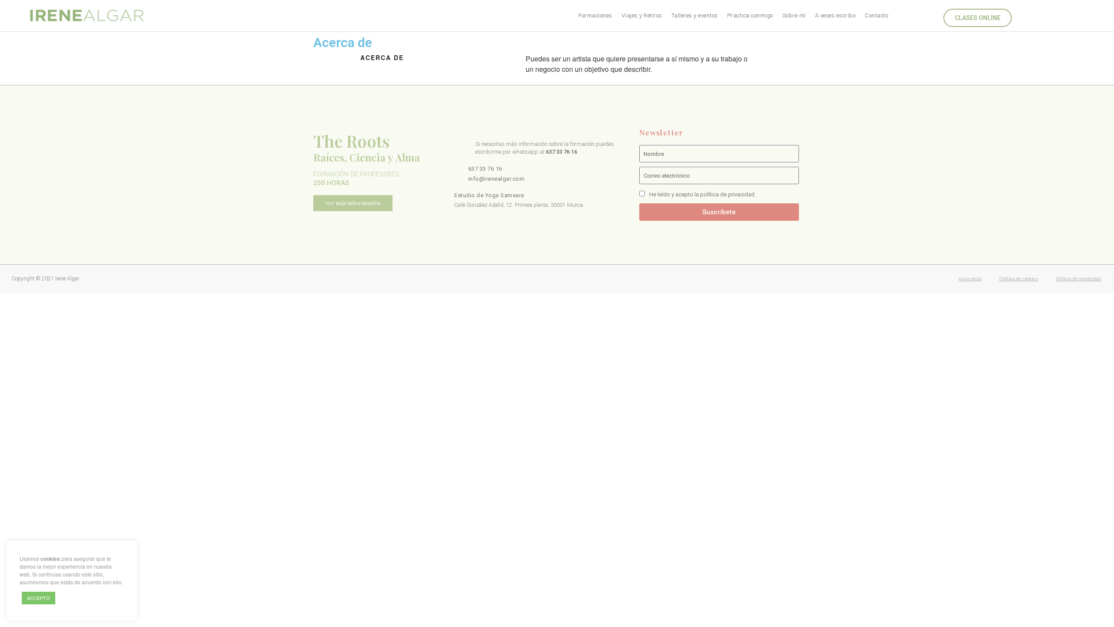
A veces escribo (835, 15)
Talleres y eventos (694, 15)
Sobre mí (794, 15)
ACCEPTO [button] (38, 597)
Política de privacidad (1078, 279)
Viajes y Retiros (641, 15)
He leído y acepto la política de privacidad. (702, 194)
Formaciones (595, 15)
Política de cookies (1018, 279)
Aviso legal (970, 279)
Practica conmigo (750, 15)
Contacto (876, 15)
